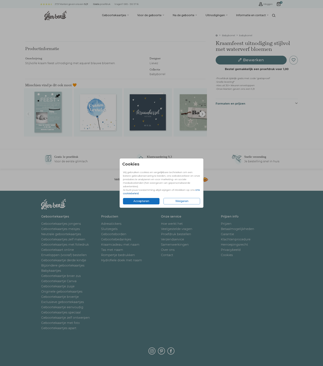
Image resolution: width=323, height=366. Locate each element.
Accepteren (141, 201)
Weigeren (181, 201)
